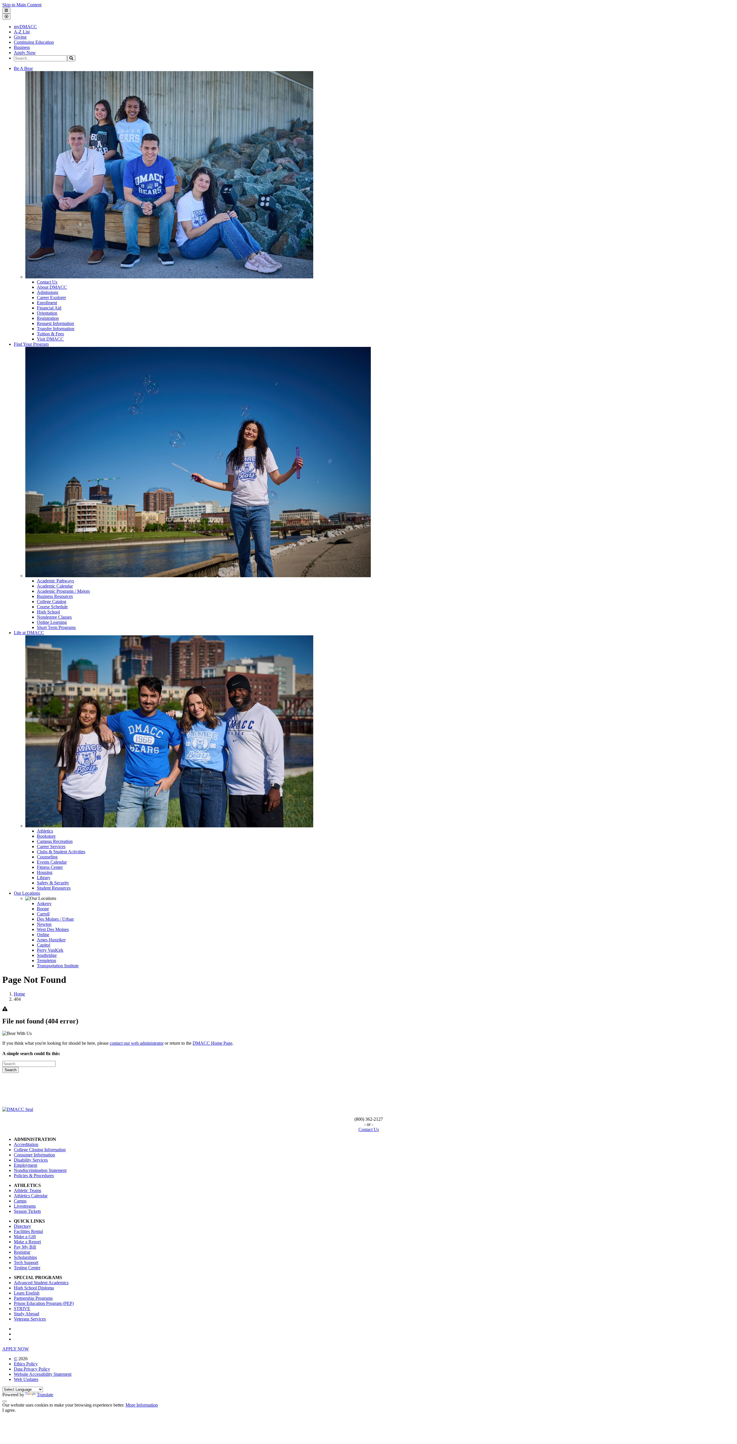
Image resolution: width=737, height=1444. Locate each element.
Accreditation (26, 1144)
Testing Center (27, 1267)
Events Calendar (52, 862)
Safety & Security (53, 882)
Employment (25, 1165)
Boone (43, 908)
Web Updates (26, 1379)
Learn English (26, 1293)
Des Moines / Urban (55, 919)
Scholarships (25, 1257)
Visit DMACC (50, 339)
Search (10, 1070)
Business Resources (55, 596)
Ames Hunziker (51, 939)
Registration (48, 318)
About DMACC (52, 287)
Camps (20, 1200)
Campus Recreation (55, 841)
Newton (44, 924)
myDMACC (25, 26)
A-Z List (22, 31)
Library (43, 877)
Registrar (22, 1252)
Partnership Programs (33, 1298)
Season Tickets (27, 1211)
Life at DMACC (29, 632)
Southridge (47, 955)
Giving (20, 37)
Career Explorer (51, 297)
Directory (22, 1226)
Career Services (51, 846)
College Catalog (51, 601)
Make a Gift (25, 1236)
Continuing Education (34, 42)
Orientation (47, 313)
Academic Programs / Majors (63, 591)
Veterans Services (30, 1318)
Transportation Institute (58, 965)
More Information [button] (142, 1405)
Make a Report (27, 1241)
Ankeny (44, 903)
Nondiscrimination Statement (40, 1170)
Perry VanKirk (50, 950)
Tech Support (26, 1262)
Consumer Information (34, 1154)
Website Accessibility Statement (42, 1374)
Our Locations (27, 893)
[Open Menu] (6, 10)
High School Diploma (34, 1287)
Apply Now (25, 52)
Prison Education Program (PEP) (44, 1303)
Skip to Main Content (21, 4)
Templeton (46, 960)
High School (48, 611)
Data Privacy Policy (32, 1369)
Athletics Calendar (31, 1195)
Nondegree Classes (54, 617)
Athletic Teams (27, 1190)
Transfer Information (55, 328)
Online (43, 934)
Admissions (47, 292)
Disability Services (31, 1160)
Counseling (47, 856)
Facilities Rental (28, 1231)
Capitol (43, 945)
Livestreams (25, 1206)
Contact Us (47, 282)
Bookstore (46, 836)
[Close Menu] (6, 17)
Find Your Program (31, 344)
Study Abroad (26, 1313)
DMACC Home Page (212, 1043)
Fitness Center (50, 867)
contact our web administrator (137, 1043)
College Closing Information (40, 1149)
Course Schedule (52, 606)
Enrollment (47, 302)
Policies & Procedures (34, 1175)
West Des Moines (53, 929)
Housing (44, 872)
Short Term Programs (56, 627)
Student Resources (54, 888)
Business (22, 47)
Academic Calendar (55, 586)
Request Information (55, 323)
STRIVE (22, 1308)
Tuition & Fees (50, 333)
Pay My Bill (25, 1246)
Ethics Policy (26, 1363)
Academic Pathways (55, 580)
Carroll (43, 913)
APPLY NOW (15, 1348)
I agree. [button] (9, 1410)
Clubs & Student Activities (61, 851)
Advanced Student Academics (41, 1282)
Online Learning (52, 622)
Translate (45, 1394)
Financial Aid (49, 307)
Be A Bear (23, 68)
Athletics (45, 831)
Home (19, 993)
